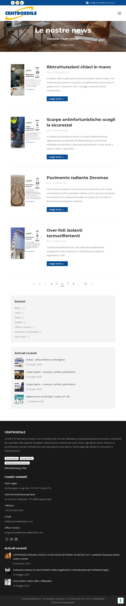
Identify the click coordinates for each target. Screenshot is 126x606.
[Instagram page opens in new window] (17, 3)
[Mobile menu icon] (119, 13)
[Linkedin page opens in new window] (22, 3)
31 (85, 283)
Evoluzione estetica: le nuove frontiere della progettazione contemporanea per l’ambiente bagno (61, 569)
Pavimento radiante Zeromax (77, 177)
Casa (17, 312)
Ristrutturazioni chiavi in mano (79, 66)
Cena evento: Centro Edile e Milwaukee (32, 580)
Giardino (19, 322)
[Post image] (19, 362)
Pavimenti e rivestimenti (26, 331)
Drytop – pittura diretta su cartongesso (45, 359)
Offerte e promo (23, 327)
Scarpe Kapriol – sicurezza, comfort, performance (51, 371)
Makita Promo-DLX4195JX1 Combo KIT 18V (48, 396)
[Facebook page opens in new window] (13, 3)
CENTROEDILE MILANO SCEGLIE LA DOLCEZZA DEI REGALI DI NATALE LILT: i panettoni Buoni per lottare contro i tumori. (66, 556)
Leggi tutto (55, 98)
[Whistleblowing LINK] (15, 468)
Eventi (18, 317)
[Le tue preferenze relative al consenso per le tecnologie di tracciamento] (121, 601)
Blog (49, 72)
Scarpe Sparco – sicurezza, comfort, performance (51, 384)
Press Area (20, 336)
